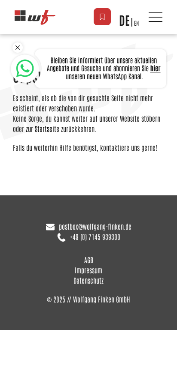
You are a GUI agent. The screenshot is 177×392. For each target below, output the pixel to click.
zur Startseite (42, 128)
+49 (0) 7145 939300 (95, 236)
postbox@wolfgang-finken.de (95, 226)
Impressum (88, 270)
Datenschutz (88, 280)
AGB (88, 259)
